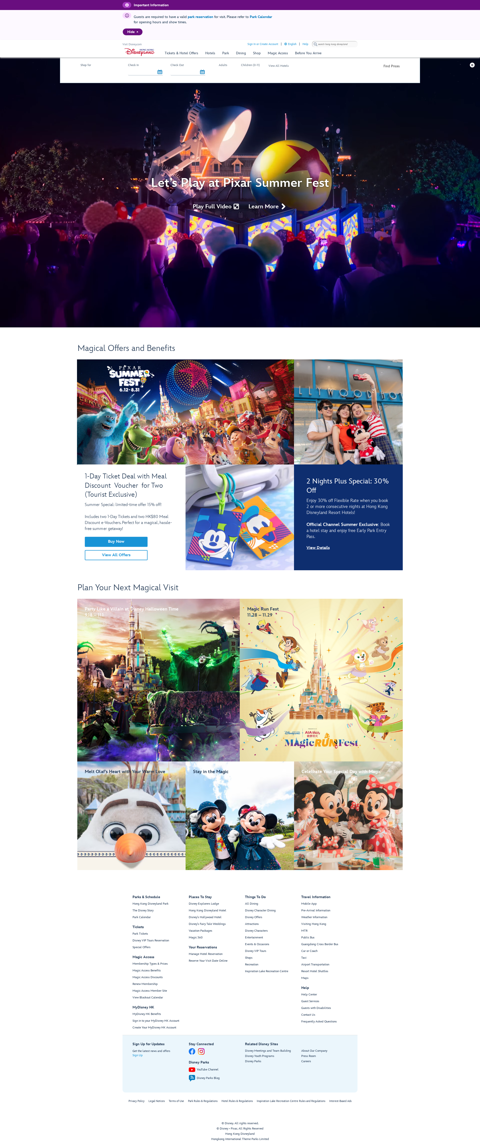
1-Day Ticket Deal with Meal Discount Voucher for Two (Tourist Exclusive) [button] (125, 485)
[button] (160, 72)
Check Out (177, 65)
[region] (132, 32)
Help (305, 44)
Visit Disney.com (132, 44)
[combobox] (335, 44)
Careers (306, 1061)
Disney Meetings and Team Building (268, 1051)
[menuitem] (137, 32)
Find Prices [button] (392, 66)
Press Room (308, 1056)
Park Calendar (261, 17)
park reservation (200, 17)
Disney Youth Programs (259, 1056)
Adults (223, 65)
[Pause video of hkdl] (472, 65)
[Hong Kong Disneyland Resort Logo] (139, 52)
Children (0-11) (250, 65)
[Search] (315, 44)
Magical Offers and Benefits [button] (126, 348)
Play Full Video (212, 206)
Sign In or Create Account (263, 44)
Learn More (263, 206)
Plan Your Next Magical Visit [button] (128, 588)
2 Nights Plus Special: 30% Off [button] (347, 486)
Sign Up (137, 1055)
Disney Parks (253, 1061)
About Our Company (314, 1051)
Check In (133, 65)
